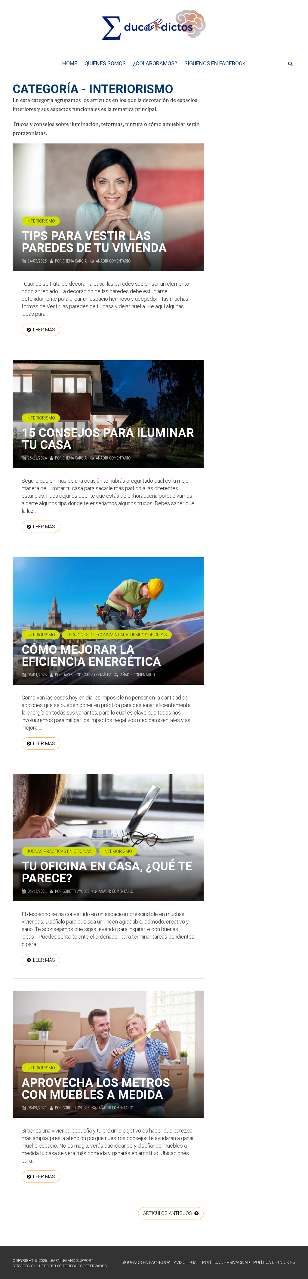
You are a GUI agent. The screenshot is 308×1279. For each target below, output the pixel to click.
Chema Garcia (75, 261)
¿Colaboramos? (155, 63)
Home (69, 63)
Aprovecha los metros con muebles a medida (96, 1089)
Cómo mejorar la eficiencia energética (91, 656)
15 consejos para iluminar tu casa (108, 439)
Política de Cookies (274, 1262)
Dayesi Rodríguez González (87, 675)
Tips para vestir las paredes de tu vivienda (94, 242)
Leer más (44, 330)
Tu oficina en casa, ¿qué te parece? (107, 872)
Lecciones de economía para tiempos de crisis (117, 634)
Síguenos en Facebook (215, 63)
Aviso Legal (186, 1262)
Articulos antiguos (168, 1213)
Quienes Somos (105, 63)
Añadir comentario (113, 261)
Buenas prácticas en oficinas (59, 851)
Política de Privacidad (226, 1262)
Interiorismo (40, 221)
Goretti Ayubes (76, 891)
